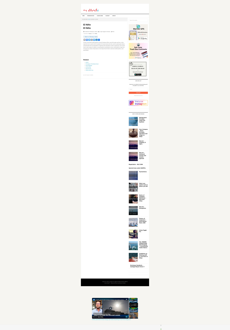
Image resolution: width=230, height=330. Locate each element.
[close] (160, 325)
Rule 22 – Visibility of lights (142, 142)
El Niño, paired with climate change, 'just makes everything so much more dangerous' (110, 300)
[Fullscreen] (137, 302)
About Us (104, 281)
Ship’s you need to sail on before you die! (143, 185)
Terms (108, 281)
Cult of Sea (91, 8)
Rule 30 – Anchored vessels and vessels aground (142, 155)
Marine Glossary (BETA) (123, 281)
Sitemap (116, 281)
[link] (94, 300)
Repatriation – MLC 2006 (136, 164)
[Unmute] (131, 302)
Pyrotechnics (143, 171)
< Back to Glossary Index (90, 36)
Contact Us (112, 281)
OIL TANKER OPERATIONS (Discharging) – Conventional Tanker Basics (143, 244)
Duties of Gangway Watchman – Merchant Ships (142, 198)
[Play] (130, 302)
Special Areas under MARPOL (137, 168)
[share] (126, 299)
